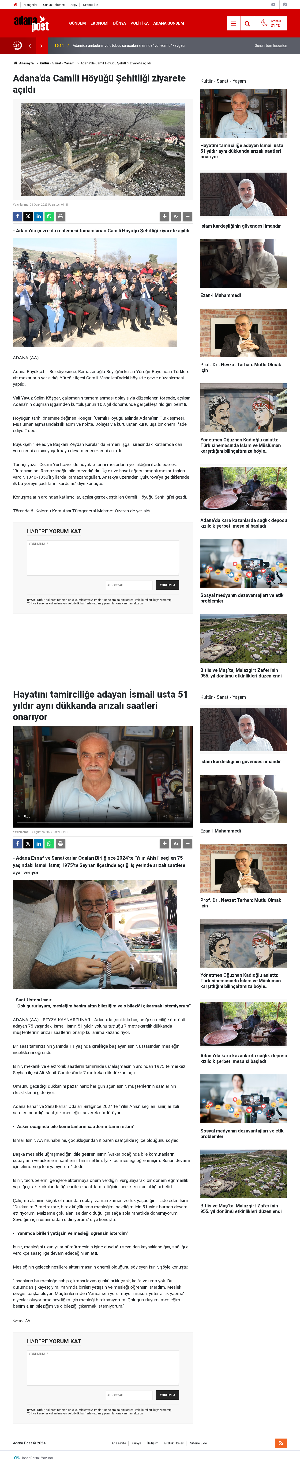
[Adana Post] (36, 23)
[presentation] (30, 45)
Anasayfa (26, 63)
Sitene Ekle (90, 5)
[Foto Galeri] (284, 4)
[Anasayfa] (15, 5)
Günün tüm (271, 45)
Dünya (119, 23)
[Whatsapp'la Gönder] (49, 216)
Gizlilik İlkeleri (174, 1443)
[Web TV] (273, 4)
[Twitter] (28, 216)
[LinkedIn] (38, 216)
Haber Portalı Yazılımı (37, 1458)
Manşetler (30, 5)
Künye (136, 1443)
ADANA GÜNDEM (168, 23)
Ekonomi (99, 23)
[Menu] (233, 23)
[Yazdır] (60, 216)
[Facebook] (17, 216)
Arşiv (74, 5)
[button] (164, 216)
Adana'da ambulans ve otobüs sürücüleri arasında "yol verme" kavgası (129, 45)
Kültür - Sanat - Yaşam (57, 63)
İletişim (152, 1443)
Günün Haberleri (54, 5)
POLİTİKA (140, 23)
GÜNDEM (77, 23)
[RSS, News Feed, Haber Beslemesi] (281, 1443)
